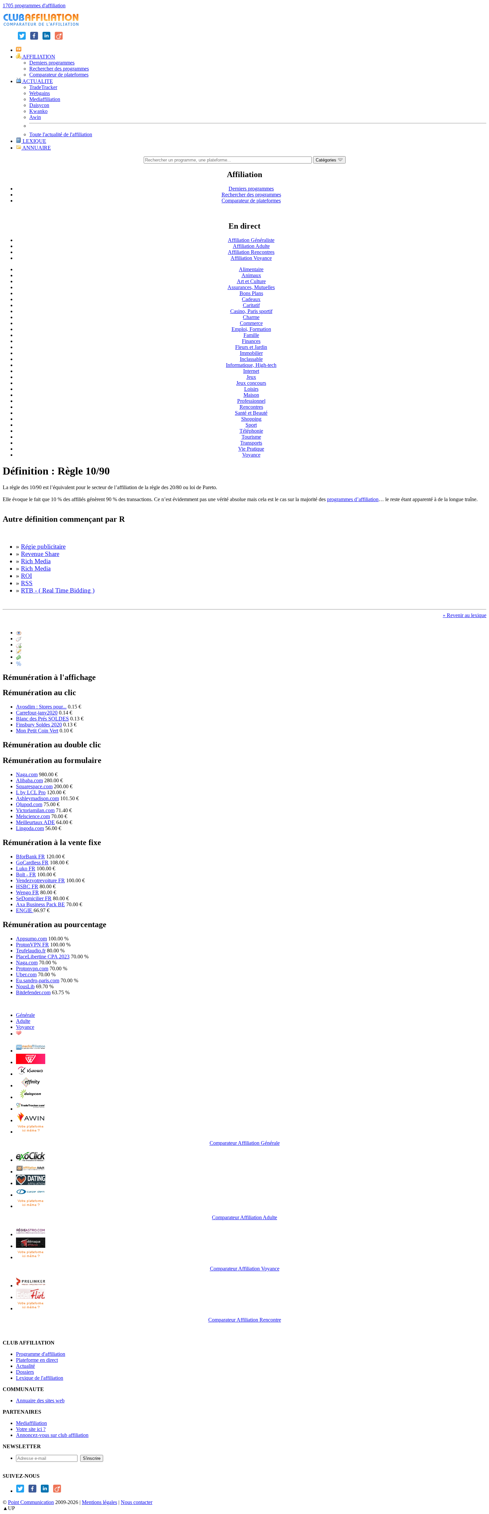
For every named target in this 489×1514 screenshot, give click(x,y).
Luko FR (25, 868)
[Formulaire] (18, 651)
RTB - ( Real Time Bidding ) (57, 590)
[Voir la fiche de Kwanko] (30, 1074)
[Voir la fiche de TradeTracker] (30, 1109)
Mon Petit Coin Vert (37, 730)
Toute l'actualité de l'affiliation (60, 134)
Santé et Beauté (251, 413)
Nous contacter (136, 1502)
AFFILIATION (38, 56)
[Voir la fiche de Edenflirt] (30, 1297)
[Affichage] (18, 632)
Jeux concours (251, 383)
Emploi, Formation (251, 329)
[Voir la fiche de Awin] (30, 1120)
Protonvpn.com (32, 968)
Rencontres (251, 407)
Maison (251, 395)
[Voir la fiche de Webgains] (30, 1062)
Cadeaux (251, 299)
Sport (251, 425)
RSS (27, 583)
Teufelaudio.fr (31, 950)
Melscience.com (33, 816)
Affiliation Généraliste (251, 240)
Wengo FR (27, 892)
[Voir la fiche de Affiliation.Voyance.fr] (30, 1246)
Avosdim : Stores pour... (41, 706)
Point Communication (31, 1502)
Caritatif (251, 305)
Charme (251, 317)
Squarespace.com (34, 786)
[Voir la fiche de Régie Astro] (30, 1234)
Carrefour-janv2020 (37, 712)
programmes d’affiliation (353, 499)
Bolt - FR (26, 874)
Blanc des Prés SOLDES (42, 718)
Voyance (251, 455)
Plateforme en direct (37, 1360)
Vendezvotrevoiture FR (40, 880)
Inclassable (251, 359)
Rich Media (36, 561)
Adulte (23, 1021)
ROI (26, 575)
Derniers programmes (52, 62)
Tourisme (251, 437)
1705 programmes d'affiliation (34, 5)
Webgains (39, 93)
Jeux (251, 377)
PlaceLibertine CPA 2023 (43, 956)
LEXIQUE (33, 141)
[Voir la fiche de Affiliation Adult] (30, 1171)
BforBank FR (30, 856)
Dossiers (25, 1372)
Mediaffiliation (44, 99)
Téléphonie (251, 431)
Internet (251, 371)
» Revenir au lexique (464, 615)
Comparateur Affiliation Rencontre (244, 1320)
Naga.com (27, 774)
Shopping (251, 419)
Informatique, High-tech (251, 365)
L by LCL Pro (31, 792)
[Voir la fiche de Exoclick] (30, 1160)
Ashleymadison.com (37, 798)
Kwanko (38, 111)
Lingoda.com (30, 828)
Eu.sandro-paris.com (37, 980)
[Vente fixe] (18, 657)
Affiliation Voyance (251, 258)
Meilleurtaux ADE (35, 822)
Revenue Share (40, 553)
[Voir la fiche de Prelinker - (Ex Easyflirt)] (30, 1285)
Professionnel (251, 401)
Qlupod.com (29, 804)
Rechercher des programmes (59, 68)
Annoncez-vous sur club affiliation (52, 1435)
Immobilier (251, 353)
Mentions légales (99, 1502)
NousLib (25, 986)
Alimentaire (251, 269)
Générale (25, 1015)
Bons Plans (251, 293)
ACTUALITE (37, 81)
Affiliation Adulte (251, 246)
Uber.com (26, 974)
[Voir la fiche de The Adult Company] (30, 1183)
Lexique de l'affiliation (39, 1378)
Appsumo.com (31, 938)
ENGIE (25, 910)
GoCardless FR (32, 862)
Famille (251, 335)
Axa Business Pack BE (40, 904)
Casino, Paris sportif (251, 311)
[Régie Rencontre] (18, 1033)
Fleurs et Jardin (251, 347)
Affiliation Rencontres (251, 252)
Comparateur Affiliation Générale (245, 1143)
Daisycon (39, 105)
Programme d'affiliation (40, 1354)
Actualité (25, 1366)
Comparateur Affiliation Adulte (244, 1217)
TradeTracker (43, 87)
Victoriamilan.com (35, 810)
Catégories (327, 160)
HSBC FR (27, 886)
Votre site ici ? (31, 1429)
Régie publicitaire (43, 546)
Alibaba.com (29, 780)
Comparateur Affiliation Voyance (244, 1268)
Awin (35, 117)
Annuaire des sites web (40, 1400)
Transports (251, 443)
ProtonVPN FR (32, 944)
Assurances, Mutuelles (251, 287)
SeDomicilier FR (34, 898)
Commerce (251, 323)
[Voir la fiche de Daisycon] (30, 1097)
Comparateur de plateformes (58, 74)
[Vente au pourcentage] (18, 663)
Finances (251, 341)
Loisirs (251, 389)
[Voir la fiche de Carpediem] (30, 1195)
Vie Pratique (251, 449)
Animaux (251, 275)
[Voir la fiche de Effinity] (30, 1085)
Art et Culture (251, 281)
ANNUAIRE (36, 148)
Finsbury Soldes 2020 (39, 724)
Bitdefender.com (33, 992)
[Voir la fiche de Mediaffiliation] (30, 1050)
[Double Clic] (18, 644)
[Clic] (18, 638)
